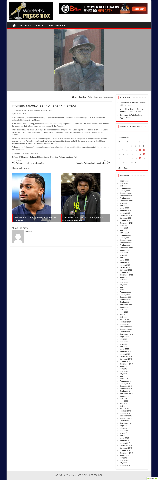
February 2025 (125, 210)
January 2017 (125, 443)
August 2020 (124, 336)
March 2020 (124, 349)
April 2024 (124, 230)
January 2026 (125, 190)
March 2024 (124, 232)
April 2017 (124, 435)
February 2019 (125, 381)
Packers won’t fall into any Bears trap (30, 161)
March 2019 (124, 378)
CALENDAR (25, 25)
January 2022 (125, 294)
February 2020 (125, 351)
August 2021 (124, 307)
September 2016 (126, 453)
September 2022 (126, 275)
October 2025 (125, 198)
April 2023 (124, 257)
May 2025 (123, 203)
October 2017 (125, 420)
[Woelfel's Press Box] (14, 25)
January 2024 (125, 237)
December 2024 (126, 215)
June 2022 (124, 282)
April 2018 (124, 406)
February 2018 (125, 411)
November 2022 (126, 270)
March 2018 (124, 408)
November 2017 (126, 418)
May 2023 (123, 255)
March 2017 (124, 438)
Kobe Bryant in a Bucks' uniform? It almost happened (133, 103)
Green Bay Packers (57, 157)
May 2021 (123, 314)
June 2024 (124, 228)
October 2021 (125, 302)
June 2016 (124, 460)
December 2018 (126, 386)
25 (140, 158)
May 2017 (123, 433)
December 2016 (126, 445)
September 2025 (126, 200)
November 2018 (126, 388)
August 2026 (124, 181)
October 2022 (125, 272)
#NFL (21, 157)
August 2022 (124, 277)
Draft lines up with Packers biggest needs (131, 116)
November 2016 (126, 448)
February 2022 (125, 292)
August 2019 (124, 366)
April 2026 (124, 185)
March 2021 (124, 319)
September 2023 (126, 247)
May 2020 (123, 344)
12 (144, 150)
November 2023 (126, 242)
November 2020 (126, 329)
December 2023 (126, 240)
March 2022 (124, 289)
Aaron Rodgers (30, 157)
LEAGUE (39, 25)
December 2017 (126, 415)
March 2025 (124, 208)
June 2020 (124, 341)
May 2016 (123, 462)
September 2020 (126, 334)
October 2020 (125, 331)
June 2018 (124, 401)
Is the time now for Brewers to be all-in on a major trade (133, 110)
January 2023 (125, 265)
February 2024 (125, 235)
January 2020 (125, 354)
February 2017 (125, 440)
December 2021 (126, 297)
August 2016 (124, 455)
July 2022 (123, 279)
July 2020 (123, 339)
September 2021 (126, 304)
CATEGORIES (56, 25)
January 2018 (125, 413)
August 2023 (124, 250)
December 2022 (126, 267)
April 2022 (124, 287)
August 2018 (124, 396)
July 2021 (123, 309)
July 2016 (123, 458)
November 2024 (126, 218)
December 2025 (126, 193)
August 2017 (124, 425)
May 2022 (123, 284)
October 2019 (125, 361)
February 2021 (125, 321)
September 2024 (126, 223)
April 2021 (124, 317)
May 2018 (123, 403)
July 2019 (123, 368)
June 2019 (124, 371)
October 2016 (125, 450)
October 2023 (125, 245)
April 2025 (124, 205)
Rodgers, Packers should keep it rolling (91, 161)
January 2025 (125, 213)
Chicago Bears (43, 157)
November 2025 (126, 195)
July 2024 (123, 225)
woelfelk (33, 110)
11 (140, 150)
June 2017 (124, 430)
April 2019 (124, 376)
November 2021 (126, 299)
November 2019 (126, 359)
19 (144, 154)
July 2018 (123, 398)
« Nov (120, 168)
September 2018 (126, 393)
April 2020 (124, 346)
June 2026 (124, 183)
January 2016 (125, 465)
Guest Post (47, 110)
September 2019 (126, 364)
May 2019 (123, 373)
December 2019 (126, 356)
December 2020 (126, 326)
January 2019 (125, 383)
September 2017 (126, 423)
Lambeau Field (72, 157)
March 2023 (124, 260)
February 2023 (125, 262)
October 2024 (125, 220)
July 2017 (123, 428)
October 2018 (125, 391)
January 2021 (125, 324)
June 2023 (124, 252)
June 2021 (124, 312)
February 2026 (125, 188)
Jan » (126, 168)
